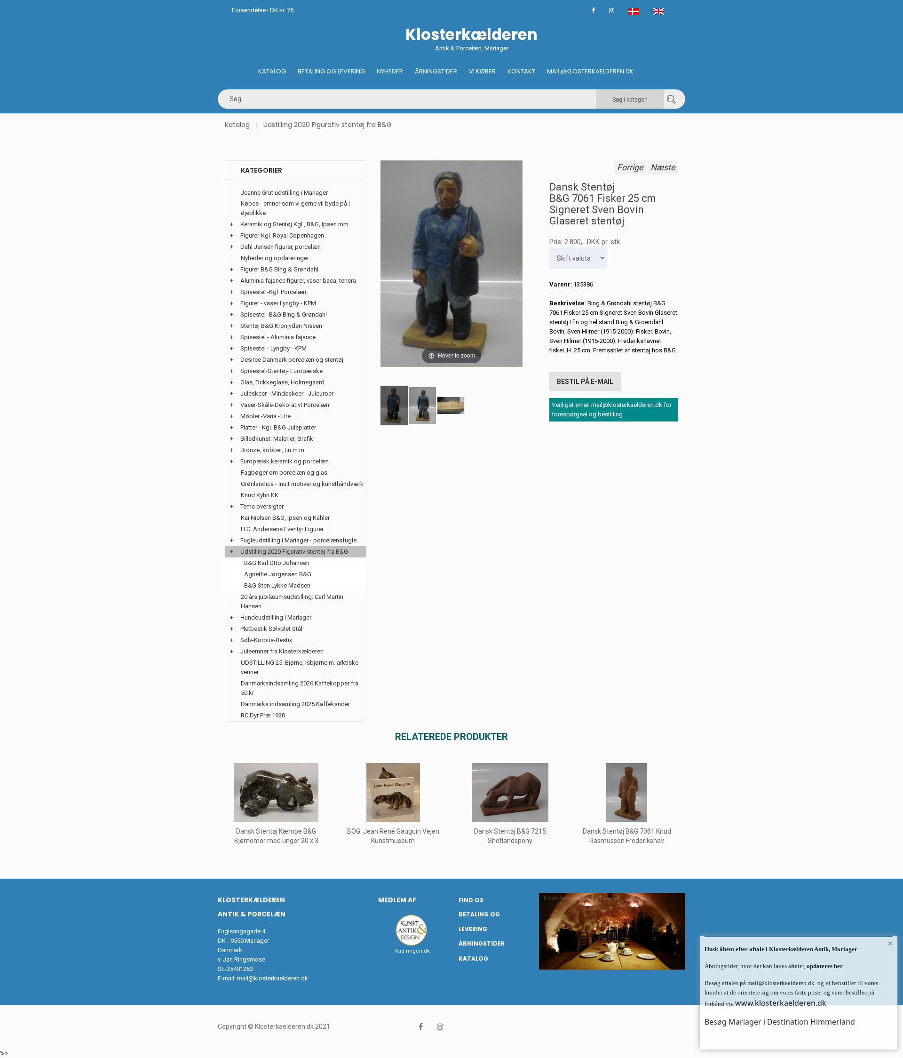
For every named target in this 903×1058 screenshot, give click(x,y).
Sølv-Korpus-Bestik (266, 640)
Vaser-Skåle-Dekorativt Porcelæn (284, 404)
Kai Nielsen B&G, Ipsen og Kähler (285, 517)
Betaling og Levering (331, 71)
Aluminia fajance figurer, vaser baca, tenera (298, 280)
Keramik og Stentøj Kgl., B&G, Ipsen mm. (295, 224)
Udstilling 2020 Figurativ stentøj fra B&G (327, 124)
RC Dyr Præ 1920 (263, 715)
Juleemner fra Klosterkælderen (282, 651)
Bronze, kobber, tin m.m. (273, 449)
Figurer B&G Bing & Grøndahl (279, 269)
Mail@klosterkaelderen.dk (590, 71)
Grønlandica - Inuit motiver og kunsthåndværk (302, 483)
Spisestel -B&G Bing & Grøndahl (283, 314)
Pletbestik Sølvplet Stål (271, 628)
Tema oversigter (262, 506)
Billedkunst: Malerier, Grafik (276, 438)
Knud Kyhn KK (259, 495)
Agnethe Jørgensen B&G (277, 574)
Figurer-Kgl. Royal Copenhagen (282, 235)
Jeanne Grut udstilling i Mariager (284, 192)
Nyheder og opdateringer (275, 258)
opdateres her (824, 966)
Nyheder (390, 71)
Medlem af (397, 900)
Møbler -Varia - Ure (265, 416)
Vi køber (482, 71)
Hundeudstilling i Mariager (275, 617)
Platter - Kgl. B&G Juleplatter (278, 427)
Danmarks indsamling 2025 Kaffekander (295, 704)
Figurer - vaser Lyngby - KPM (278, 303)
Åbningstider (436, 71)
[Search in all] (671, 99)
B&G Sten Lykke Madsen (277, 585)
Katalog (272, 71)
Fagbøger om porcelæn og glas (284, 472)
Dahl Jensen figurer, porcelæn (280, 246)
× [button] (890, 943)
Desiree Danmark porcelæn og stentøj (291, 359)
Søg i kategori (630, 99)
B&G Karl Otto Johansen (276, 562)
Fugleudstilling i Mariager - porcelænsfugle (298, 540)
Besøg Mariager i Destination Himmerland (780, 1022)
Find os (471, 900)
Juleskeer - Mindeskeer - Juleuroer (286, 393)
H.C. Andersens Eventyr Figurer (282, 529)
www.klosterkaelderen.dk (780, 1003)
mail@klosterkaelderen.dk (272, 978)
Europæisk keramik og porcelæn (284, 461)
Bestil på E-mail (585, 381)
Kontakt (521, 71)
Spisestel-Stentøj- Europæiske (281, 370)
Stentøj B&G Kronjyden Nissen (281, 325)
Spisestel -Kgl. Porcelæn (273, 291)
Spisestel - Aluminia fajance (278, 337)
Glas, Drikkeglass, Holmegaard (282, 382)
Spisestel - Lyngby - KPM (273, 348)
